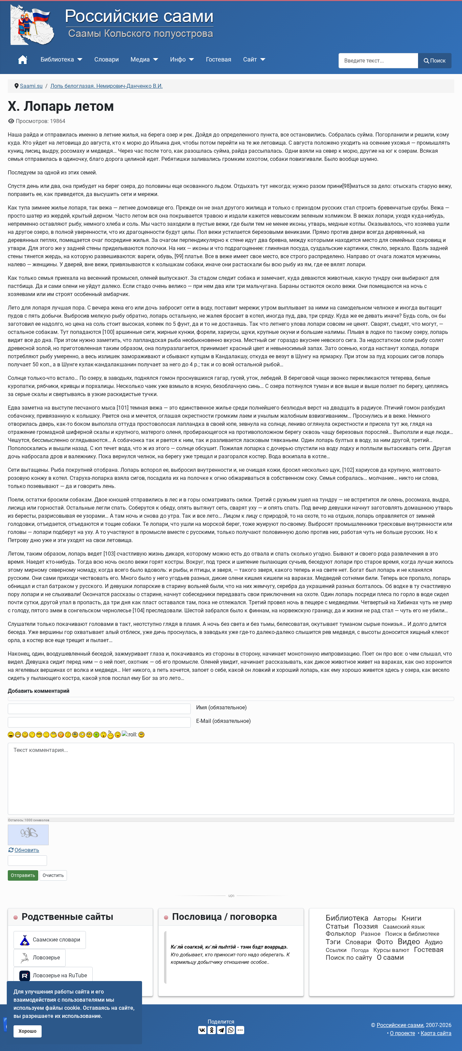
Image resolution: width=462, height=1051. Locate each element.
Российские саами (400, 1025)
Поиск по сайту (349, 957)
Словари (106, 59)
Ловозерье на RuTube (58, 975)
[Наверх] (450, 1038)
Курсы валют (391, 950)
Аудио (434, 942)
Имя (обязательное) (221, 707)
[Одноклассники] (212, 1030)
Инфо (178, 59)
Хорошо (28, 1031)
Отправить (23, 875)
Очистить (53, 875)
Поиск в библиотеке (412, 933)
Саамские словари (55, 939)
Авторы (385, 918)
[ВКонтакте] (202, 1030)
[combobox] (378, 60)
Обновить (27, 850)
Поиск (438, 60)
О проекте (402, 1033)
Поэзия (365, 926)
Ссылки (336, 950)
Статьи (337, 926)
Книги (411, 918)
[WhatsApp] (231, 1030)
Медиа (140, 59)
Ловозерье (45, 957)
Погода (360, 950)
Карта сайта (436, 1033)
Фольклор (341, 933)
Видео (409, 941)
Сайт (250, 59)
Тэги (333, 942)
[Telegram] (221, 1030)
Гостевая (218, 59)
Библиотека (57, 59)
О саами (390, 957)
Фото (384, 942)
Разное (370, 933)
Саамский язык (404, 926)
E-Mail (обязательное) (223, 721)
